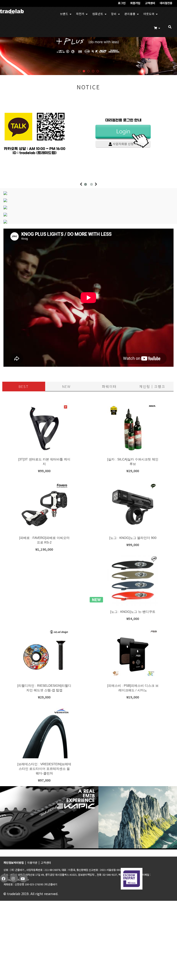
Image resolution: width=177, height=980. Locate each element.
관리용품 (130, 14)
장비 (114, 14)
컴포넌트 (98, 14)
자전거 (80, 14)
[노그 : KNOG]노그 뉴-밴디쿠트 (132, 612)
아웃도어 (149, 14)
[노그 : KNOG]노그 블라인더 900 (132, 538)
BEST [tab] (24, 386)
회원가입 (135, 3)
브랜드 (64, 14)
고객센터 (150, 3)
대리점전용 (166, 3)
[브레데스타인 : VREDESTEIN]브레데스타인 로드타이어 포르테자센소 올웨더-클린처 (44, 768)
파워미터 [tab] (109, 386)
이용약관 (32, 862)
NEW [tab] (66, 386)
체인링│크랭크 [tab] (152, 386)
